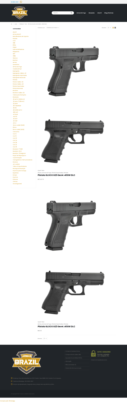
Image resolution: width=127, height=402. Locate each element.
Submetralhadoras (18, 49)
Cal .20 (15, 138)
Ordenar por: (41, 28)
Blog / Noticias (108, 13)
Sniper (15, 47)
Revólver (15, 90)
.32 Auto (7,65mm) (18, 101)
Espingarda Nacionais (19, 77)
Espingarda (16, 71)
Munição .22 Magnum (19, 153)
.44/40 (15, 116)
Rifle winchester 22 (71, 365)
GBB (14, 43)
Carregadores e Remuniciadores (22, 160)
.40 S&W (15, 114)
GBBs (14, 56)
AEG (14, 54)
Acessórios (16, 64)
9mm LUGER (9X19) (18, 129)
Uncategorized (17, 184)
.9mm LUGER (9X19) (19, 125)
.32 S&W (15, 103)
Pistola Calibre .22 (18, 82)
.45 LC (14, 123)
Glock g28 (68, 361)
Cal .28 (15, 142)
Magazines (16, 51)
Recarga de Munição (19, 168)
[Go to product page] (77, 100)
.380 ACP (15, 112)
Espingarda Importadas (20, 75)
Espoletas (15, 173)
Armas (40, 173)
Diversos (15, 162)
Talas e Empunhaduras (20, 166)
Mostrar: (104, 28)
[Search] (71, 12)
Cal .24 (15, 140)
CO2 (14, 41)
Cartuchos (16, 132)
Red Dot (15, 60)
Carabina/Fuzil (17, 69)
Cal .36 (15, 147)
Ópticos (15, 58)
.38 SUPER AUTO (17, 110)
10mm (15, 127)
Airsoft (99, 13)
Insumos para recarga (19, 171)
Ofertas (15, 181)
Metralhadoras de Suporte (21, 36)
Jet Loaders (16, 164)
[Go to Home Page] (11, 24)
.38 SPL (15, 108)
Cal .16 (15, 136)
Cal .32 (15, 145)
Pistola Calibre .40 (18, 84)
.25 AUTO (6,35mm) (19, 99)
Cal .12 (14, 134)
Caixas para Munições (19, 95)
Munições (92, 13)
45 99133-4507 (14, 2)
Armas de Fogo (81, 13)
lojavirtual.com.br (102, 360)
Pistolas (66, 173)
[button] (113, 28)
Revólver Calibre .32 (18, 93)
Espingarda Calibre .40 (19, 73)
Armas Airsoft (17, 34)
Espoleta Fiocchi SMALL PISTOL (74, 358)
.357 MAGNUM (17, 106)
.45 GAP (15, 121)
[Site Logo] (19, 13)
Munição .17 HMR (18, 149)
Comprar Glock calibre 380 (73, 354)
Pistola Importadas (57, 173)
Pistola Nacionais (18, 88)
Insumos (15, 177)
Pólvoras (15, 179)
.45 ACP (15, 119)
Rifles (14, 45)
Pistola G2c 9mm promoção (73, 368)
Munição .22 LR (17, 151)
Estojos (15, 175)
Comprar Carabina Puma (73, 351)
